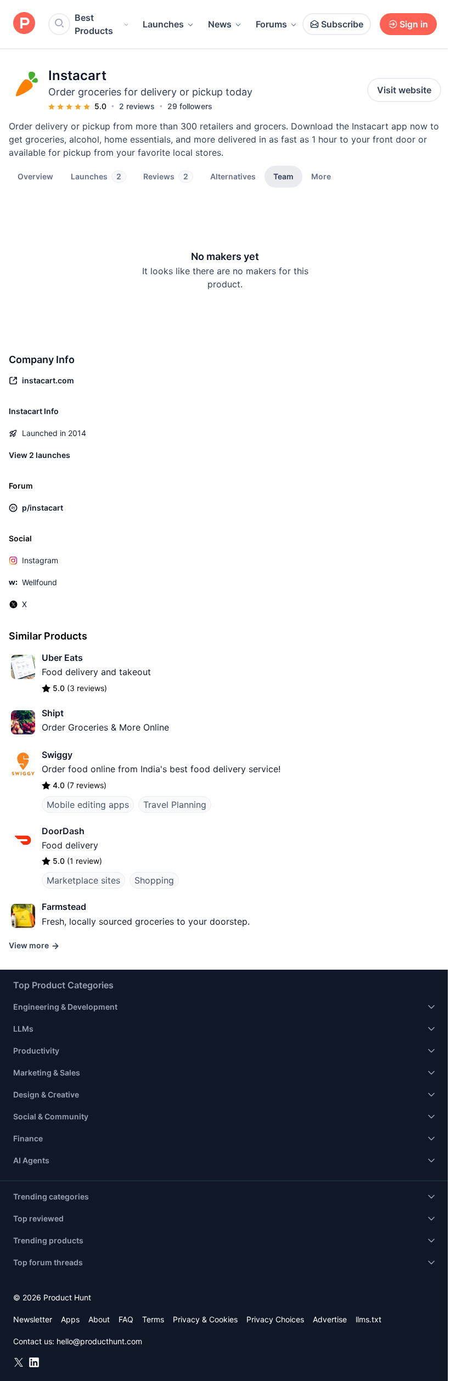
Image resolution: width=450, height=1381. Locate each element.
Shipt (53, 713)
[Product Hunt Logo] (24, 24)
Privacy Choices (275, 1319)
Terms (153, 1319)
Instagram (40, 560)
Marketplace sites (83, 880)
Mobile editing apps (88, 804)
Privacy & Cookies (205, 1319)
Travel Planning (174, 804)
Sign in (414, 24)
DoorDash (63, 830)
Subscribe (342, 24)
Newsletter (32, 1319)
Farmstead (64, 906)
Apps (70, 1319)
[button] (321, 176)
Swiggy (57, 754)
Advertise (330, 1319)
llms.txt (368, 1319)
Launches (163, 24)
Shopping (154, 880)
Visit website (404, 89)
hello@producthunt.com (99, 1341)
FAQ (126, 1319)
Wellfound (39, 582)
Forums (271, 24)
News (220, 24)
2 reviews (137, 106)
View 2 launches (39, 455)
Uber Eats (62, 657)
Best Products (94, 24)
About (99, 1319)
